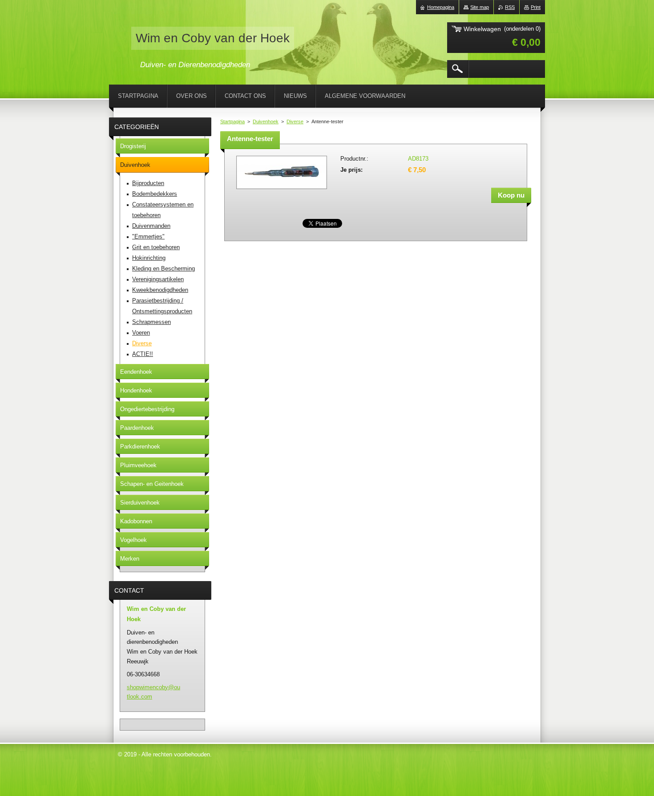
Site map (479, 7)
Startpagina (232, 121)
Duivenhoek (266, 121)
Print (536, 7)
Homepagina (440, 7)
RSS (510, 7)
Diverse (295, 121)
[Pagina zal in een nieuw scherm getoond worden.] (282, 189)
